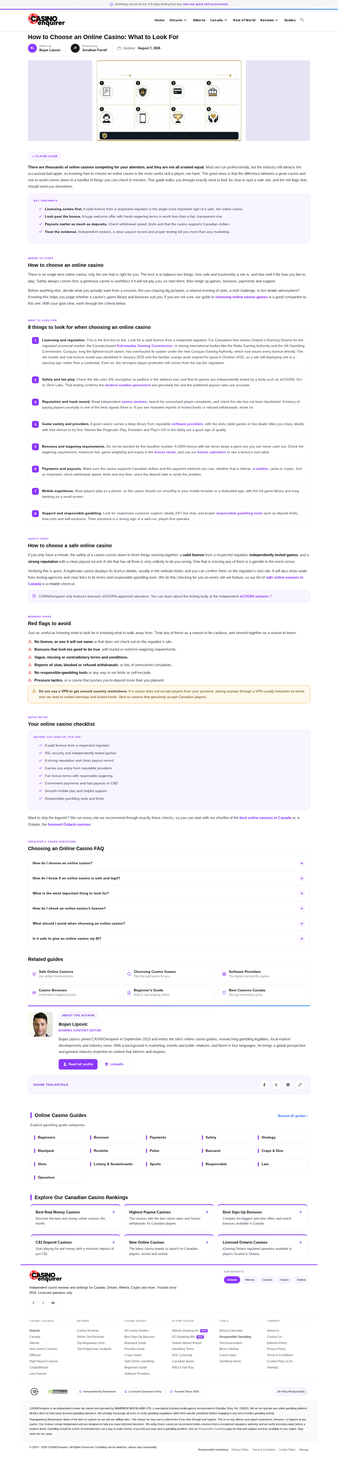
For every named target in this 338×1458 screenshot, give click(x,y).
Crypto (284, 1279)
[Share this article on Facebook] (264, 1085)
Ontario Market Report (187, 1343)
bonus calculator (211, 452)
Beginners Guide (135, 1367)
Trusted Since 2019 (186, 1391)
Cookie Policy (287, 1449)
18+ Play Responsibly (291, 1391)
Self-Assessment (230, 1343)
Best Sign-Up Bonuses (139, 1337)
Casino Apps (228, 1355)
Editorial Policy (277, 1343)
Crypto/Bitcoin (38, 1367)
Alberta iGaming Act (185, 1330)
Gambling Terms (183, 1349)
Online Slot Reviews (90, 1337)
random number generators (128, 385)
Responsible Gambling (235, 1337)
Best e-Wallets (229, 1349)
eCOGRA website (254, 596)
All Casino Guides (136, 1330)
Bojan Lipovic (50, 50)
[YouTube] (53, 1303)
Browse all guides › (293, 1116)
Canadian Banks (183, 1361)
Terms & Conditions (280, 1355)
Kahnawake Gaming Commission (144, 346)
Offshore (35, 1355)
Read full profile (81, 1064)
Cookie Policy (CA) (279, 1361)
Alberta (249, 1279)
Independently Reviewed (99, 1391)
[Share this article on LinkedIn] (288, 1085)
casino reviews (134, 402)
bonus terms (165, 452)
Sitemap (272, 1367)
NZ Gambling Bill (183, 1337)
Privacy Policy (276, 1349)
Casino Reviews (88, 1330)
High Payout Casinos (43, 1361)
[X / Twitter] (43, 1303)
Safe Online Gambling (139, 1361)
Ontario (232, 1279)
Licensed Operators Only (145, 1391)
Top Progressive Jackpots (94, 1349)
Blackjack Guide (135, 1343)
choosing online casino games (241, 297)
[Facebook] (33, 1303)
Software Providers (137, 1373)
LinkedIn (116, 1064)
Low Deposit (37, 1373)
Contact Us (274, 1337)
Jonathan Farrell (94, 50)
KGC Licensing (182, 1355)
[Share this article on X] (276, 1085)
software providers (187, 424)
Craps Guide (133, 1355)
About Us (273, 1330)
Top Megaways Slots (91, 1343)
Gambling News (230, 1361)
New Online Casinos (43, 1349)
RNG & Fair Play (183, 1367)
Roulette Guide (134, 1349)
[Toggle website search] (304, 20)
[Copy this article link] (300, 1085)
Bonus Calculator (231, 1330)
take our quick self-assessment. (205, 4)
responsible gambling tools (239, 513)
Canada (267, 1279)
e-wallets (260, 469)
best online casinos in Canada (265, 818)
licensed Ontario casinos (69, 824)
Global (301, 1279)
